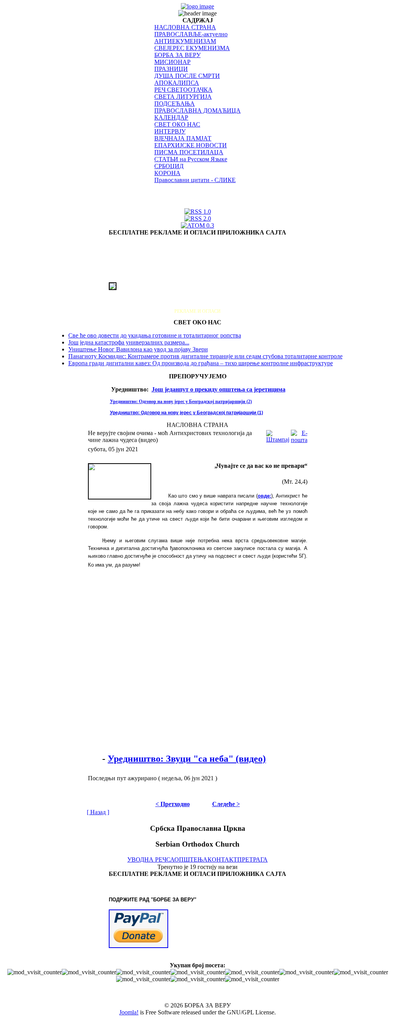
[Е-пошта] (299, 434)
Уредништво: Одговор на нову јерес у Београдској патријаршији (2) (181, 401)
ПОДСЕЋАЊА (174, 103)
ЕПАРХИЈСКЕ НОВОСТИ (190, 145)
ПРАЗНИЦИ (171, 69)
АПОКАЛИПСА (176, 82)
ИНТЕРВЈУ (170, 131)
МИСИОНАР (172, 62)
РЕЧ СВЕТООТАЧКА (183, 89)
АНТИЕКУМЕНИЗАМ (185, 41)
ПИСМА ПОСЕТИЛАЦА (188, 152)
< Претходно (172, 804)
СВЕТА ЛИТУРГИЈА (183, 96)
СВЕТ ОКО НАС (177, 124)
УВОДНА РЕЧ (146, 859)
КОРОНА (167, 173)
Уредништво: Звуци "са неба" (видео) (187, 759)
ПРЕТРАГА (252, 859)
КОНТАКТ (222, 859)
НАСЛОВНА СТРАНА (185, 27)
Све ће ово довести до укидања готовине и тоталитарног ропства (154, 335)
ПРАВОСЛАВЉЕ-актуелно (191, 34)
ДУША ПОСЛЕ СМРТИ (187, 76)
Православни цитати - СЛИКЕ (195, 180)
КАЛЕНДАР (171, 117)
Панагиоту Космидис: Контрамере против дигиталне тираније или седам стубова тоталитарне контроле (205, 356)
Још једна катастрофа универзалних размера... (128, 342)
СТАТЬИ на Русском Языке (190, 159)
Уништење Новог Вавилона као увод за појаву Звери (138, 349)
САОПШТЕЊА (187, 859)
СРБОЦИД (169, 166)
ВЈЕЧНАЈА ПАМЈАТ (182, 138)
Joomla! (128, 1012)
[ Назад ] (98, 812)
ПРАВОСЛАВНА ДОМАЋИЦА (197, 110)
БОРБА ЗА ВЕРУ (177, 55)
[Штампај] (277, 434)
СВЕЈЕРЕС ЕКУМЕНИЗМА (192, 48)
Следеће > (226, 804)
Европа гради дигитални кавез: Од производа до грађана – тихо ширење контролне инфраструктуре (200, 363)
